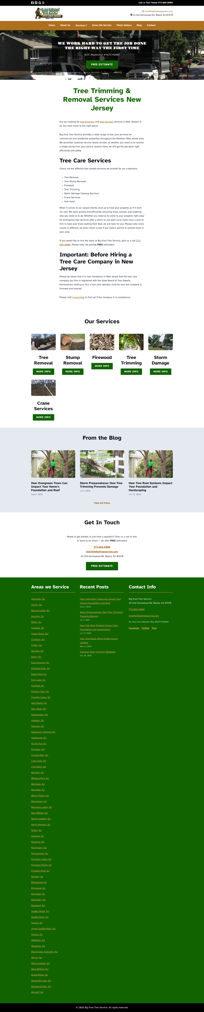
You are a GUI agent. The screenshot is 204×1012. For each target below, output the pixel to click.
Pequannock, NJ (39, 853)
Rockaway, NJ (38, 900)
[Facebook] (32, 2)
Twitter (145, 628)
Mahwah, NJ (37, 772)
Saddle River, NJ (39, 917)
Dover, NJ (36, 657)
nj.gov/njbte (78, 297)
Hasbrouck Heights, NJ (43, 732)
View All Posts (102, 503)
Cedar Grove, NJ (39, 634)
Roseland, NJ (38, 905)
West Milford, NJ (39, 969)
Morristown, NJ (39, 801)
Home (52, 25)
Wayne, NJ (36, 957)
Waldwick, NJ (38, 940)
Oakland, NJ (37, 836)
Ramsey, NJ (37, 876)
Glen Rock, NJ (38, 709)
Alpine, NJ (36, 605)
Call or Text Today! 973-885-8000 (156, 3)
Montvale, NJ (38, 784)
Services (80, 25)
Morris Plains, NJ (40, 795)
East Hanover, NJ (40, 662)
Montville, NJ (38, 790)
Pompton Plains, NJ (41, 865)
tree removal (106, 122)
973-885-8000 (102, 547)
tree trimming (87, 122)
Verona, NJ (36, 934)
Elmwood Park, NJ (40, 668)
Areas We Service (101, 25)
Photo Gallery (124, 25)
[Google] (39, 2)
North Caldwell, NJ (41, 819)
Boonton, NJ (37, 616)
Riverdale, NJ (38, 894)
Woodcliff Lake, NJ (41, 981)
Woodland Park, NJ (41, 986)
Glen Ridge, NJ (39, 703)
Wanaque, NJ (38, 946)
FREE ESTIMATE (102, 64)
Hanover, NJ (37, 726)
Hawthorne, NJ (38, 738)
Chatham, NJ (38, 639)
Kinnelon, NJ (38, 749)
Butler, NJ (36, 622)
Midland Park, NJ (40, 778)
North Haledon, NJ (40, 824)
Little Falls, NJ (38, 761)
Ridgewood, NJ (39, 882)
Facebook (134, 628)
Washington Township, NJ (44, 952)
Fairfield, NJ (37, 686)
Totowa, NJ (36, 923)
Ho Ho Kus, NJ (38, 743)
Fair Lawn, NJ (38, 680)
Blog (139, 25)
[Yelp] (43, 2)
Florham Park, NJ (40, 691)
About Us (65, 25)
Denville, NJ (37, 651)
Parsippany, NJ (39, 848)
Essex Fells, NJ (39, 674)
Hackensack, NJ (39, 714)
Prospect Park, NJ (40, 871)
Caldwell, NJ (37, 628)
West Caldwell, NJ (40, 963)
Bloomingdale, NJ (40, 610)
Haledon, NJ (37, 720)
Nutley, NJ (36, 830)
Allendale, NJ (38, 599)
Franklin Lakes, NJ (41, 697)
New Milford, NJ (39, 813)
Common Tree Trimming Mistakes (97, 652)
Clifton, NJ (36, 645)
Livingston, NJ (38, 767)
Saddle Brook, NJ (40, 911)
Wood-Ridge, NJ (39, 975)
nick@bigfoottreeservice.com (158, 11)
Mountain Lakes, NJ (41, 807)
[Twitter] (36, 2)
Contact (151, 25)
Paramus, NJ (37, 842)
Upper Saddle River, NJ (43, 928)
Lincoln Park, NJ (39, 755)
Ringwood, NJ (38, 888)
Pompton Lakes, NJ (41, 859)
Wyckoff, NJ (37, 992)
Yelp (154, 628)
